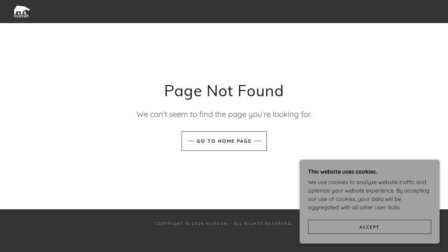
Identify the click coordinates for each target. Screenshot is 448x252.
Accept (369, 227)
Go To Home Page (224, 141)
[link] (22, 10)
